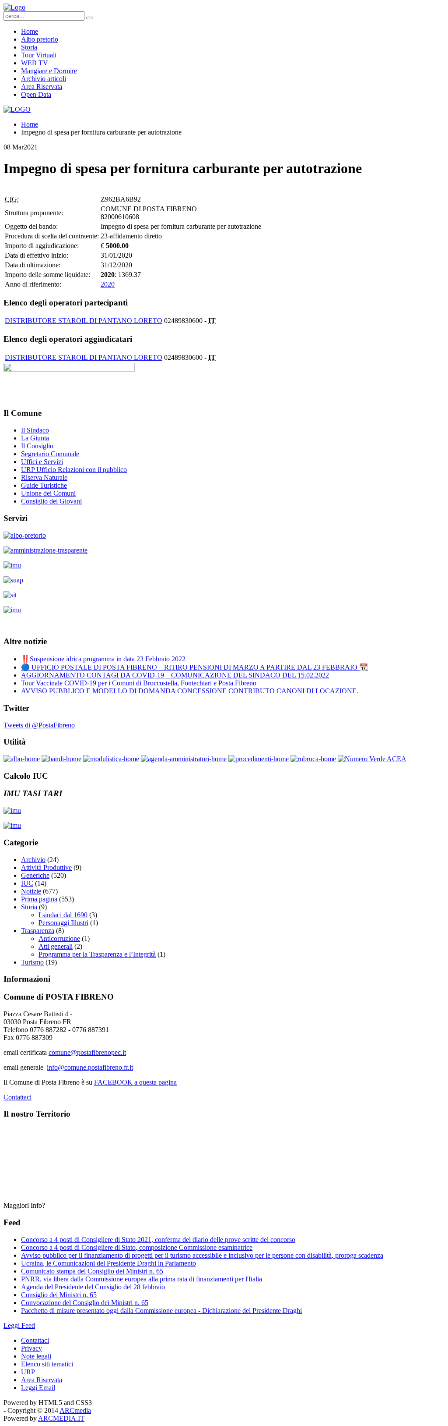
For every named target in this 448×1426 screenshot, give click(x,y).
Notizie (31, 891)
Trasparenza (37, 930)
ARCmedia (75, 1410)
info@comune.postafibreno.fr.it (90, 1067)
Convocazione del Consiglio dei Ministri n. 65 (84, 1302)
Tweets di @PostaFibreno (39, 725)
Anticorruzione (59, 938)
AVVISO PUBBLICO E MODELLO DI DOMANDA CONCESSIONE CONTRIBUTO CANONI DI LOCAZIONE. (189, 691)
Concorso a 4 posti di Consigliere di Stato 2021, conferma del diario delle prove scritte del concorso (158, 1239)
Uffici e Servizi (42, 461)
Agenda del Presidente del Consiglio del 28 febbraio (93, 1287)
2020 (108, 284)
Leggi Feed (19, 1325)
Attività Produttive (46, 867)
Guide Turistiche (44, 485)
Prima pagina (39, 899)
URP (28, 1372)
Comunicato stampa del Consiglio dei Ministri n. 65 (92, 1271)
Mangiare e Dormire (49, 70)
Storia (29, 47)
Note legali (36, 1356)
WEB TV (34, 63)
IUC (27, 883)
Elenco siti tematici (47, 1364)
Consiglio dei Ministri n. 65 (59, 1294)
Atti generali (55, 946)
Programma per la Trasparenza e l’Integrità (97, 954)
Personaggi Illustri (63, 922)
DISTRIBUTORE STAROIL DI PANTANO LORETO (83, 320)
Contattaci (18, 1097)
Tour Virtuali (38, 55)
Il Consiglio (37, 446)
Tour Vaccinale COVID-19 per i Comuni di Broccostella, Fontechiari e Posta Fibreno (138, 683)
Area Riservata (41, 86)
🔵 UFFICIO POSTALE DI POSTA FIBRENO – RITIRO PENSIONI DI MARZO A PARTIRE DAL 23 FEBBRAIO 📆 (194, 667)
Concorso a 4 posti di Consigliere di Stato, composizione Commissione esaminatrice (136, 1247)
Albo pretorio (39, 39)
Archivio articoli (43, 78)
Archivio (33, 859)
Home (29, 31)
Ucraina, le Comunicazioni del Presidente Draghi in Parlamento (108, 1263)
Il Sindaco (35, 430)
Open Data (36, 94)
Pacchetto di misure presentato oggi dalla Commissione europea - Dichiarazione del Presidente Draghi (161, 1310)
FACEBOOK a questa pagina (135, 1082)
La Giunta (35, 438)
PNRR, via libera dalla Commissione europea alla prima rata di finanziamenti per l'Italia (141, 1279)
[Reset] (89, 18)
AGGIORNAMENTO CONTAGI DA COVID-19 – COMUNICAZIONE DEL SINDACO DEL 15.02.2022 (175, 675)
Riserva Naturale (44, 477)
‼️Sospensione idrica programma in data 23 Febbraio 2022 (103, 659)
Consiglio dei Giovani (51, 501)
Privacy (31, 1348)
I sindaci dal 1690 (63, 915)
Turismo (32, 962)
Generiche (35, 875)
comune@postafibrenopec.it (87, 1052)
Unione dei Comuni (48, 493)
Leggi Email (38, 1387)
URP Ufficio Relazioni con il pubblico (74, 469)
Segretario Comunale (50, 454)
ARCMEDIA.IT (61, 1418)
